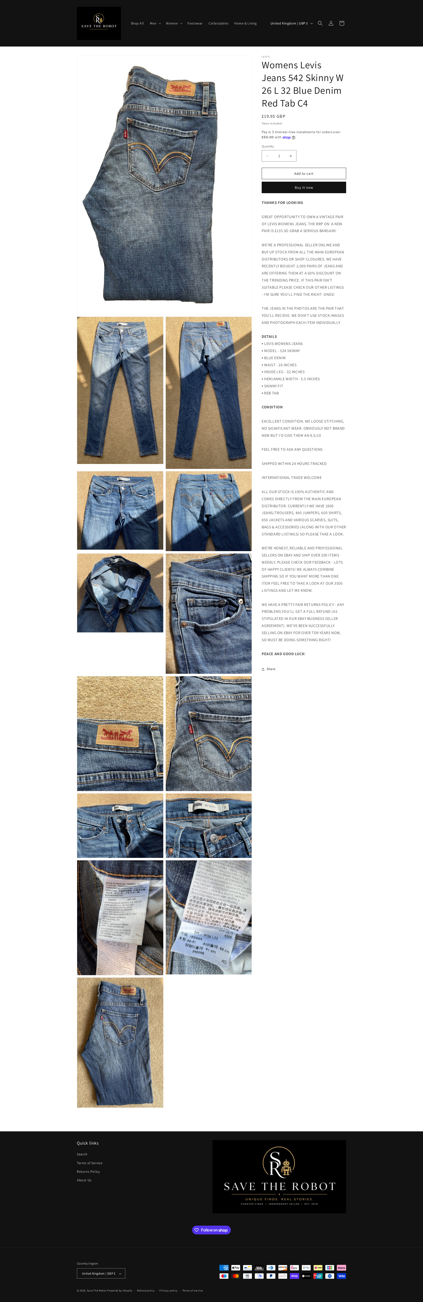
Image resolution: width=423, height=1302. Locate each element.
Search (82, 1154)
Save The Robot (97, 1290)
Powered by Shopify (119, 1290)
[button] (155, 23)
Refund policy (145, 1290)
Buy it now (304, 187)
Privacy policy (168, 1290)
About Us (84, 1180)
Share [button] (271, 669)
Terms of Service (90, 1162)
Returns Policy (88, 1171)
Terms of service (192, 1290)
